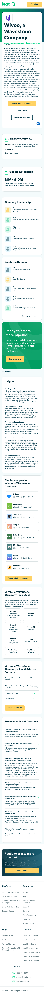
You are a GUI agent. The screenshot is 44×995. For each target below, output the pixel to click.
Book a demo (22, 871)
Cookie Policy (7, 940)
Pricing (25, 892)
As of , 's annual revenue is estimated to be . (21, 733)
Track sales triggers (9, 896)
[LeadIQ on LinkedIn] (39, 991)
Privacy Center (28, 923)
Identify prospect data (10, 892)
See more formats (15, 708)
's (21, 748)
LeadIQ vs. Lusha (29, 944)
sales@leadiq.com (22, 981)
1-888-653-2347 (22, 973)
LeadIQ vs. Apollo (29, 940)
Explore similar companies (18, 578)
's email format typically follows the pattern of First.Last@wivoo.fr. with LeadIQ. (21, 817)
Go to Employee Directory (29, 316)
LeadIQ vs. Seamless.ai (31, 952)
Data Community (29, 915)
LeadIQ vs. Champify (31, 961)
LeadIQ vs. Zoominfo (31, 936)
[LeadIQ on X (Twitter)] (37, 991)
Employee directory (22, 117)
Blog (24, 896)
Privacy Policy (7, 936)
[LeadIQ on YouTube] (41, 991)
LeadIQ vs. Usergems (31, 956)
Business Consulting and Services (16, 789)
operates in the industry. (20, 786)
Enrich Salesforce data (10, 907)
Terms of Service (8, 944)
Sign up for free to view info (22, 103)
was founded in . (21, 832)
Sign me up (15, 359)
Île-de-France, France (33, 43)
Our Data (26, 919)
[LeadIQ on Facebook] (35, 991)
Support (26, 907)
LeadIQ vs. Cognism (30, 948)
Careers (26, 911)
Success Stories (8, 911)
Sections (8, 371)
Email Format (22, 110)
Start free (34, 4)
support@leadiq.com (23, 977)
